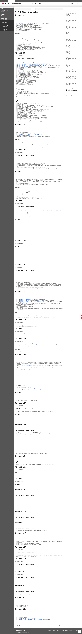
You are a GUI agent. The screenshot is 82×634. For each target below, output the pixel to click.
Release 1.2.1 (68, 65)
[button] (72, 3)
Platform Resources (4, 15)
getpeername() (33, 134)
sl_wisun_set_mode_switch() (25, 301)
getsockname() (39, 134)
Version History (50, 630)
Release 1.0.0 (68, 79)
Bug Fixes (67, 14)
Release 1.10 (68, 22)
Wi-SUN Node (3, 14)
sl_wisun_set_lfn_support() (25, 300)
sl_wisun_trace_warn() (36, 65)
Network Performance (4, 18)
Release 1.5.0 (68, 45)
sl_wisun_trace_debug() (22, 65)
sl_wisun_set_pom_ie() (25, 371)
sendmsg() (25, 134)
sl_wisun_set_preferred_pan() (22, 23)
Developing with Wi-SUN (5, 10)
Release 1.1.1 (68, 72)
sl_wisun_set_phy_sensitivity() (23, 66)
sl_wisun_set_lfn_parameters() (26, 299)
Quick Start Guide (3, 11)
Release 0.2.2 (68, 82)
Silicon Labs (5, 0)
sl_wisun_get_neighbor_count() (26, 499)
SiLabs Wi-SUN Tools (4, 19)
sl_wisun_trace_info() (29, 65)
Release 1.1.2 (68, 70)
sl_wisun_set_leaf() (21, 61)
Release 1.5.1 (68, 44)
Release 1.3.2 (68, 51)
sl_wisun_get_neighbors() (37, 499)
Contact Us (66, 630)
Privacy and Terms (71, 630)
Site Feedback (78, 630)
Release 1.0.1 (68, 77)
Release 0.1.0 (68, 89)
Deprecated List (4, 30)
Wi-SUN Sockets (4, 29)
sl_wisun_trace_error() (45, 65)
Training (36, 3)
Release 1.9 (68, 26)
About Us (58, 630)
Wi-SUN (2, 8)
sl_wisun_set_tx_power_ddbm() (23, 62)
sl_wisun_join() (35, 344)
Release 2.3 (68, 15)
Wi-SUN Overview (4, 22)
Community (17, 0)
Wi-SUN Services (4, 23)
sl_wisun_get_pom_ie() (34, 371)
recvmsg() (29, 134)
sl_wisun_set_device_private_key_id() (27, 433)
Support (40, 3)
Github (44, 3)
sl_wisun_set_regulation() (25, 435)
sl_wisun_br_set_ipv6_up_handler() (23, 63)
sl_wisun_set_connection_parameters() (36, 389)
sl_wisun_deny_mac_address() (37, 619)
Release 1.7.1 (68, 33)
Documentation (11, 0)
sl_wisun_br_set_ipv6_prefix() (29, 43)
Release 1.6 (68, 39)
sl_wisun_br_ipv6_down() (22, 64)
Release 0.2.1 (68, 84)
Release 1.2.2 (68, 63)
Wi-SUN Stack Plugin (5, 25)
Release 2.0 (68, 19)
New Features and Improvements (71, 13)
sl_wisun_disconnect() (38, 316)
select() (22, 134)
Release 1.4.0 (68, 47)
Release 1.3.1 (68, 53)
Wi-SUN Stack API (4, 26)
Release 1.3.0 (68, 57)
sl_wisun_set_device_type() (26, 365)
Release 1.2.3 (68, 60)
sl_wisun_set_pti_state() (25, 303)
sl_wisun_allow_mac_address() (26, 619)
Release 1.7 (68, 35)
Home (32, 3)
